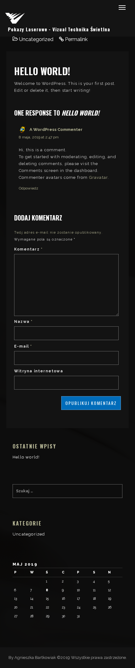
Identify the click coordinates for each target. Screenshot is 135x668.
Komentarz (28, 249)
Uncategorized (36, 39)
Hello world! (26, 457)
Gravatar (98, 177)
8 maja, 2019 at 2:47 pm (39, 137)
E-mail (23, 346)
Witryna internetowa (38, 371)
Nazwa (23, 321)
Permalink (76, 39)
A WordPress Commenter (56, 129)
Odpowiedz (28, 188)
